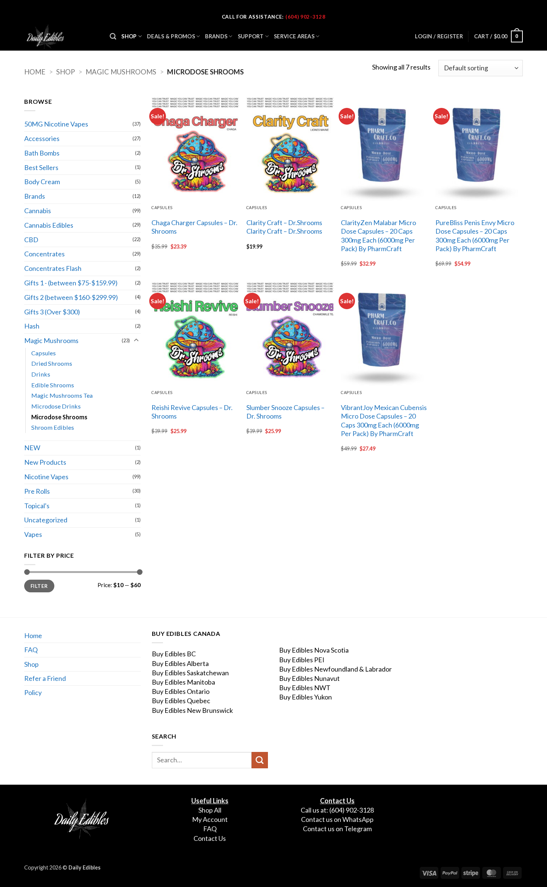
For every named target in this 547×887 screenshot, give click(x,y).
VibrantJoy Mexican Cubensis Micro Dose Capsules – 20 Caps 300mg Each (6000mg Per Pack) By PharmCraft (384, 420)
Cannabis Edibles (48, 225)
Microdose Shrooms (59, 416)
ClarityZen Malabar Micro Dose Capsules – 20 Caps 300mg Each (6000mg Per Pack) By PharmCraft (378, 235)
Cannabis (37, 210)
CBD (31, 240)
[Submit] (260, 760)
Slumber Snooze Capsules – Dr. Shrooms (285, 411)
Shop (129, 36)
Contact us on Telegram (337, 828)
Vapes (33, 534)
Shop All (209, 810)
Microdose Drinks (56, 406)
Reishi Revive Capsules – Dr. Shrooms (192, 411)
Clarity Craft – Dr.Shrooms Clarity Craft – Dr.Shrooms (284, 226)
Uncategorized (45, 520)
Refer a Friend (45, 678)
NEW (32, 448)
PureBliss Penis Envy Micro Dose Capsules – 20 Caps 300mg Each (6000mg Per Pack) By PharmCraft (474, 235)
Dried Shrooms (51, 363)
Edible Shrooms (52, 384)
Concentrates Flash (52, 268)
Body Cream (42, 181)
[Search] (113, 36)
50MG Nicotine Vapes (56, 124)
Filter (39, 586)
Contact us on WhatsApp (337, 819)
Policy (33, 692)
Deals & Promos (171, 36)
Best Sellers (41, 167)
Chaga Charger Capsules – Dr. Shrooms (194, 226)
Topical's (36, 506)
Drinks (40, 374)
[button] (498, 36)
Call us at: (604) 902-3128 (337, 810)
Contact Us (209, 838)
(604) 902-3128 (305, 17)
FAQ (31, 650)
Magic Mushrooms (121, 72)
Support (251, 36)
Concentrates (44, 254)
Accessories (42, 138)
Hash (31, 326)
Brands (216, 36)
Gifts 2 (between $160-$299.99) (71, 297)
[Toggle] (136, 341)
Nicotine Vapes (46, 477)
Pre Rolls (37, 491)
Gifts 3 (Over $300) (52, 312)
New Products (45, 462)
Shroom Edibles (52, 427)
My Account (210, 819)
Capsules (43, 352)
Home (34, 72)
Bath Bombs (42, 153)
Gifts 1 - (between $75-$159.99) (71, 283)
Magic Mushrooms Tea (62, 395)
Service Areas (294, 36)
